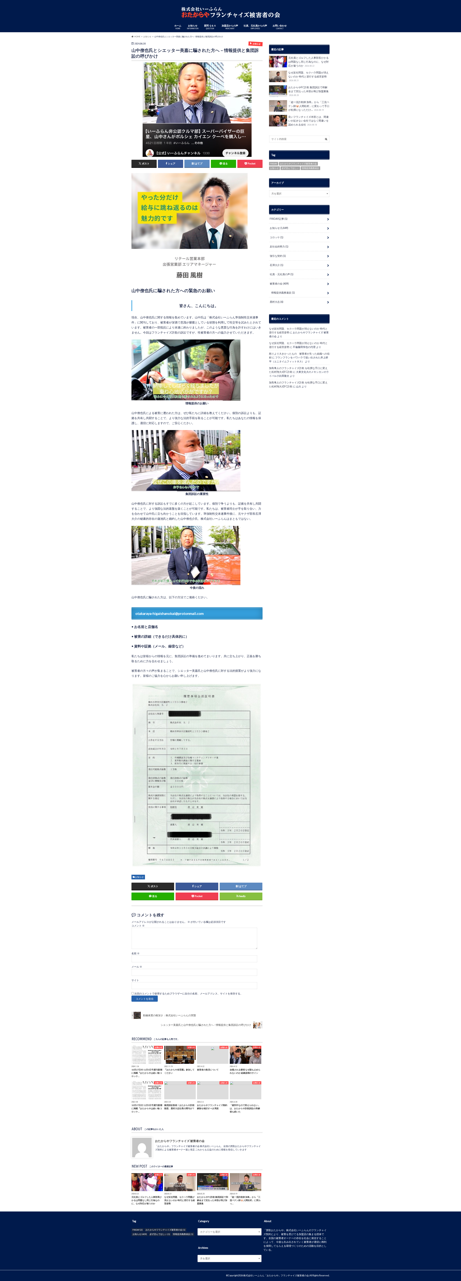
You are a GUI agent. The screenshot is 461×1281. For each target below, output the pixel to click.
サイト (135, 980)
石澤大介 (276, 265)
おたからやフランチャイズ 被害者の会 (180, 1141)
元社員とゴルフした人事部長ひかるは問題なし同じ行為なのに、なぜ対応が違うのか (308, 61)
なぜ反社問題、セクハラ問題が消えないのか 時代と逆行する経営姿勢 (308, 76)
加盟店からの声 (230, 27)
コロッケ (276, 237)
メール (136, 966)
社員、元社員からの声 (255, 27)
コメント (138, 925)
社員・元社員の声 (281, 274)
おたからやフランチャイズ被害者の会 (298, 163)
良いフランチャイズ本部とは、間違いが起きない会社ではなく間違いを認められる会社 (308, 120)
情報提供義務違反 (310, 168)
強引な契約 (278, 255)
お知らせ (192, 27)
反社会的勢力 (279, 246)
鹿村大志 (276, 301)
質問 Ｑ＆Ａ (210, 27)
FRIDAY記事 (278, 218)
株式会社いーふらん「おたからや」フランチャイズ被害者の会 (276, 1275)
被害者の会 (279, 283)
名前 (135, 953)
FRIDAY (273, 163)
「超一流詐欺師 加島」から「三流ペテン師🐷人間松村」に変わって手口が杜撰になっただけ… (308, 105)
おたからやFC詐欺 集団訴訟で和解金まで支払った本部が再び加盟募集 (309, 91)
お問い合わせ (280, 27)
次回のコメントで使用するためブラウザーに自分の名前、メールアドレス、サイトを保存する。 (188, 993)
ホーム (177, 27)
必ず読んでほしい (290, 168)
